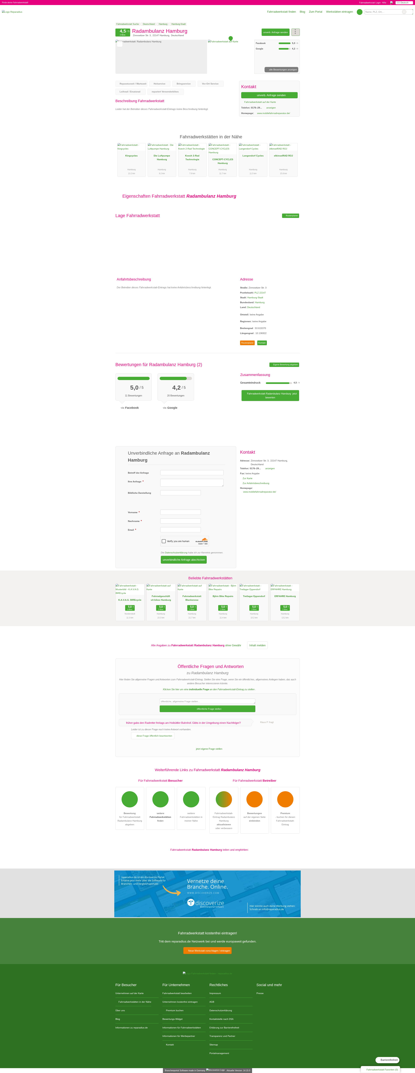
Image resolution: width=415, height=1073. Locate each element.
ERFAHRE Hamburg (285, 596)
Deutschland (253, 307)
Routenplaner (291, 216)
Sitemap (213, 1044)
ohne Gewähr (233, 645)
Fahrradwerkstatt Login (370, 2)
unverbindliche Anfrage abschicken (184, 559)
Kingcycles (131, 155)
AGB (211, 1002)
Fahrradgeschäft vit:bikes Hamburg (161, 598)
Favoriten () (382, 1069)
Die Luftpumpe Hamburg (162, 157)
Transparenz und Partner (222, 1036)
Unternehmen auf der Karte (129, 993)
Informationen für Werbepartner (178, 1036)
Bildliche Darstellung (139, 493)
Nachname (134, 521)
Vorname (133, 512)
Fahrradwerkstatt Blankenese (192, 598)
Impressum (215, 993)
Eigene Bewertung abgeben (285, 365)
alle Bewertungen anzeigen (282, 69)
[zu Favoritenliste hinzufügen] (120, 44)
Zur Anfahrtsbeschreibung (256, 483)
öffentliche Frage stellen (208, 709)
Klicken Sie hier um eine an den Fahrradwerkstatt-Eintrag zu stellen (208, 689)
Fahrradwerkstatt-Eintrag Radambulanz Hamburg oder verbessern (224, 820)
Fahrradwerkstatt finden (281, 11)
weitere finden (160, 817)
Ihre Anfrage (135, 481)
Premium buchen (174, 1010)
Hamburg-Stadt (255, 297)
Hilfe (384, 2)
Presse (260, 993)
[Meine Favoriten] (359, 12)
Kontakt (262, 343)
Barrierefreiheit (389, 1060)
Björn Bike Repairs (223, 596)
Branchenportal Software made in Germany (184, 1070)
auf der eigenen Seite (254, 817)
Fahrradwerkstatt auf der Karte (260, 102)
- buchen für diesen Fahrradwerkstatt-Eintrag (285, 819)
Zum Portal (315, 11)
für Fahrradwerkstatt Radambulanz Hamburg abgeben (130, 819)
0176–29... (256, 107)
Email (131, 530)
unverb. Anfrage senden (275, 32)
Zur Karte (247, 478)
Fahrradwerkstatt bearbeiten (177, 993)
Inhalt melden (257, 645)
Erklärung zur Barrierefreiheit (224, 1027)
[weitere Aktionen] (295, 32)
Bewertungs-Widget (172, 1019)
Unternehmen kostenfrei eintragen (180, 1002)
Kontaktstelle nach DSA (221, 1019)
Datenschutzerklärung (176, 552)
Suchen (410, 11)
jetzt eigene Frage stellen (208, 748)
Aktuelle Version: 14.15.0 (238, 1070)
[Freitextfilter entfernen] (404, 12)
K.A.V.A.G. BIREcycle (129, 600)
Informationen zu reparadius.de (131, 1027)
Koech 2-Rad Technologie (192, 157)
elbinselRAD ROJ (283, 155)
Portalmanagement (219, 1053)
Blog (302, 11)
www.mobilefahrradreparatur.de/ (273, 113)
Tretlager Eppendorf (254, 596)
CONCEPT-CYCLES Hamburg (222, 161)
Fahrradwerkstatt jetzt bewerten (271, 395)
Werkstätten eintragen (339, 11)
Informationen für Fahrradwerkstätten (181, 1027)
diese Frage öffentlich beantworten (154, 735)
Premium (293, 139)
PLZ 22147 (260, 292)
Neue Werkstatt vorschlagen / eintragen (209, 950)
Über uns (120, 1010)
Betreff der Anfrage (138, 472)
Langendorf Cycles (253, 155)
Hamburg (260, 302)
